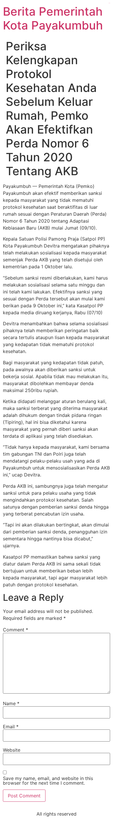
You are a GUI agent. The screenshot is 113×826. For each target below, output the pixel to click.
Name (11, 703)
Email (11, 726)
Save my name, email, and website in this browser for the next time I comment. (48, 780)
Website (11, 750)
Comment (15, 629)
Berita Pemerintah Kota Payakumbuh (53, 18)
